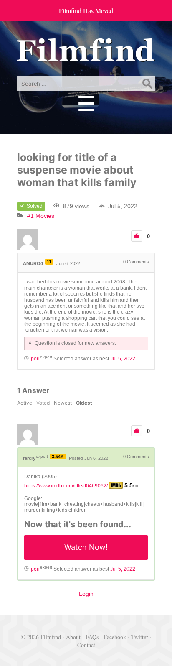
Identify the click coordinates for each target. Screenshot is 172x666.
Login (86, 593)
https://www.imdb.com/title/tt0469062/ (66, 486)
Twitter (139, 637)
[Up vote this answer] (136, 430)
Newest (63, 403)
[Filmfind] (86, 55)
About (73, 637)
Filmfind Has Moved (86, 10)
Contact (86, 645)
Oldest (84, 403)
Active (24, 403)
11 (49, 261)
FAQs (92, 637)
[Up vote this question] (136, 236)
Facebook (115, 637)
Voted (43, 403)
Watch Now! (86, 547)
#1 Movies (40, 215)
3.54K (58, 456)
